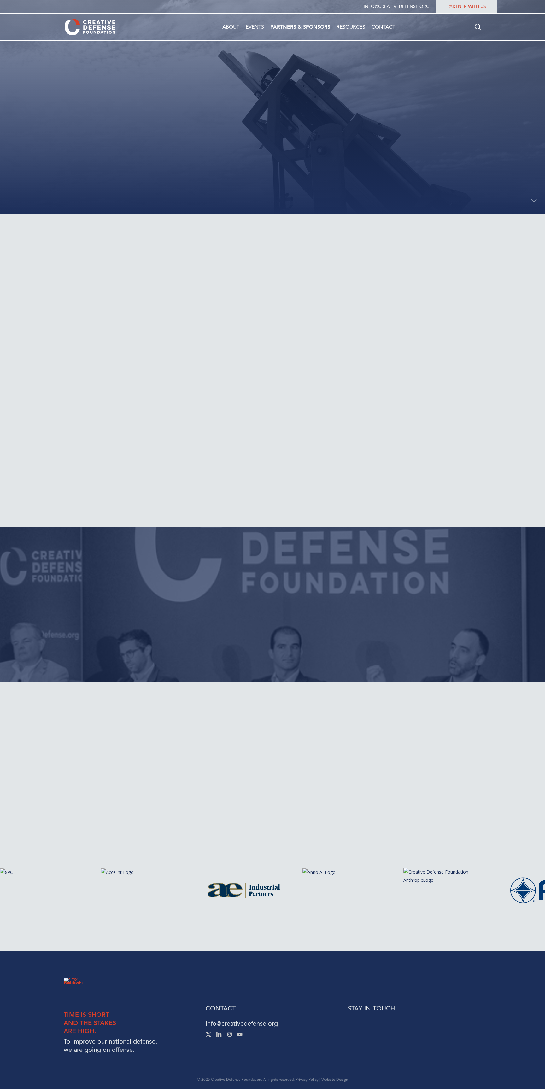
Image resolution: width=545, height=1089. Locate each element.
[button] (142, 347)
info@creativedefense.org (242, 1024)
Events (317, 790)
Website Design (334, 1079)
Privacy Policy (307, 1079)
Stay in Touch (371, 1008)
